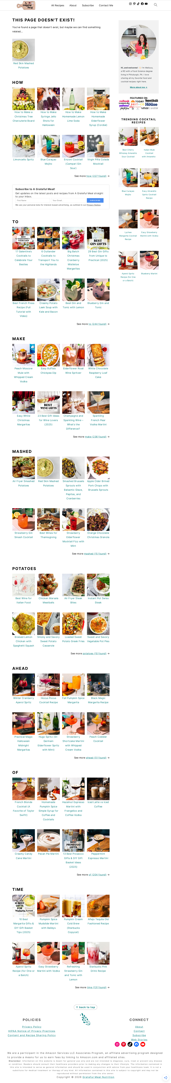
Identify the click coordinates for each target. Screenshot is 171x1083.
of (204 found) (97, 874)
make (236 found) (95, 436)
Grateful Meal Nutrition (98, 1077)
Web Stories (139, 1039)
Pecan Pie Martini (48, 853)
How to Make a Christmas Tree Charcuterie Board (24, 116)
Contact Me (106, 5)
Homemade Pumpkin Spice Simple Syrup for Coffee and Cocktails (48, 811)
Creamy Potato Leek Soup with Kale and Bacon (48, 307)
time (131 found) (96, 987)
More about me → (138, 87)
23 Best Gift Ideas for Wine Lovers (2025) (48, 420)
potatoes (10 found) (95, 653)
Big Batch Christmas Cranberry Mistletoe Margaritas (73, 260)
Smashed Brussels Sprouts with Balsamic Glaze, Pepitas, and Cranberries (73, 490)
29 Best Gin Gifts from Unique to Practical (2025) (98, 256)
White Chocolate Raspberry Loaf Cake (98, 372)
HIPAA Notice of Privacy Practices (31, 1031)
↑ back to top (85, 1007)
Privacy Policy (32, 1026)
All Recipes (57, 5)
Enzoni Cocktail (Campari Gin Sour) (73, 164)
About (73, 5)
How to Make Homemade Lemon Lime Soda (73, 116)
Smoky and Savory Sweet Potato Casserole (48, 641)
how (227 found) (96, 176)
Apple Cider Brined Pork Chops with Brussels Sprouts (98, 485)
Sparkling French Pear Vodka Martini (98, 420)
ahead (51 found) (96, 757)
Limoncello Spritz (23, 159)
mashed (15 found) (95, 553)
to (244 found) (97, 324)
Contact (139, 1031)
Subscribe (88, 5)
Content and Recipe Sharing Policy (32, 1035)
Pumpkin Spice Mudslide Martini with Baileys (48, 923)
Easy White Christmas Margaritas (23, 420)
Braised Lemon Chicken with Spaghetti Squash (23, 641)
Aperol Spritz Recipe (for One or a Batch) (24, 971)
